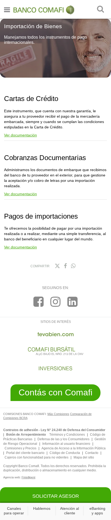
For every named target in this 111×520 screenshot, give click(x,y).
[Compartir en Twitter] (57, 266)
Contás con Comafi (55, 392)
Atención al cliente (69, 510)
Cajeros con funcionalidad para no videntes (36, 457)
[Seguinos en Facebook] (38, 301)
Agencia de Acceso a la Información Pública (73, 448)
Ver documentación (20, 135)
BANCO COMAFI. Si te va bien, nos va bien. (44, 10)
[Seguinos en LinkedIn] (72, 301)
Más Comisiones (58, 414)
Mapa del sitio (84, 457)
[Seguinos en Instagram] (55, 301)
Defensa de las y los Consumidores (63, 439)
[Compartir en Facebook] (65, 266)
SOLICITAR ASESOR (55, 496)
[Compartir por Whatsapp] (73, 266)
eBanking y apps (97, 510)
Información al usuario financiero (66, 444)
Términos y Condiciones (67, 434)
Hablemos (41, 508)
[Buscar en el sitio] (100, 9)
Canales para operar (14, 510)
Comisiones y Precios (20, 448)
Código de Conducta (65, 453)
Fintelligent (28, 477)
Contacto (91, 453)
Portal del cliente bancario (25, 453)
